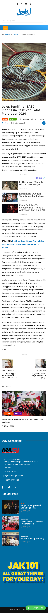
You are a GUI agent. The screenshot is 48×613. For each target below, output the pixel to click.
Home (7, 34)
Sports (13, 119)
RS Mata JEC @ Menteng (32, 538)
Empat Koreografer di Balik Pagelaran (31, 506)
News (16, 34)
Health (18, 413)
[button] (36, 607)
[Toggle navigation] (5, 27)
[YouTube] (26, 4)
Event (23, 503)
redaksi (26, 119)
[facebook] (17, 4)
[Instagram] (30, 4)
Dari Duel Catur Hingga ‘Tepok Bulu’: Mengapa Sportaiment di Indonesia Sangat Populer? (23, 244)
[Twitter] (21, 4)
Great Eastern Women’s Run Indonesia (32, 522)
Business (8, 413)
